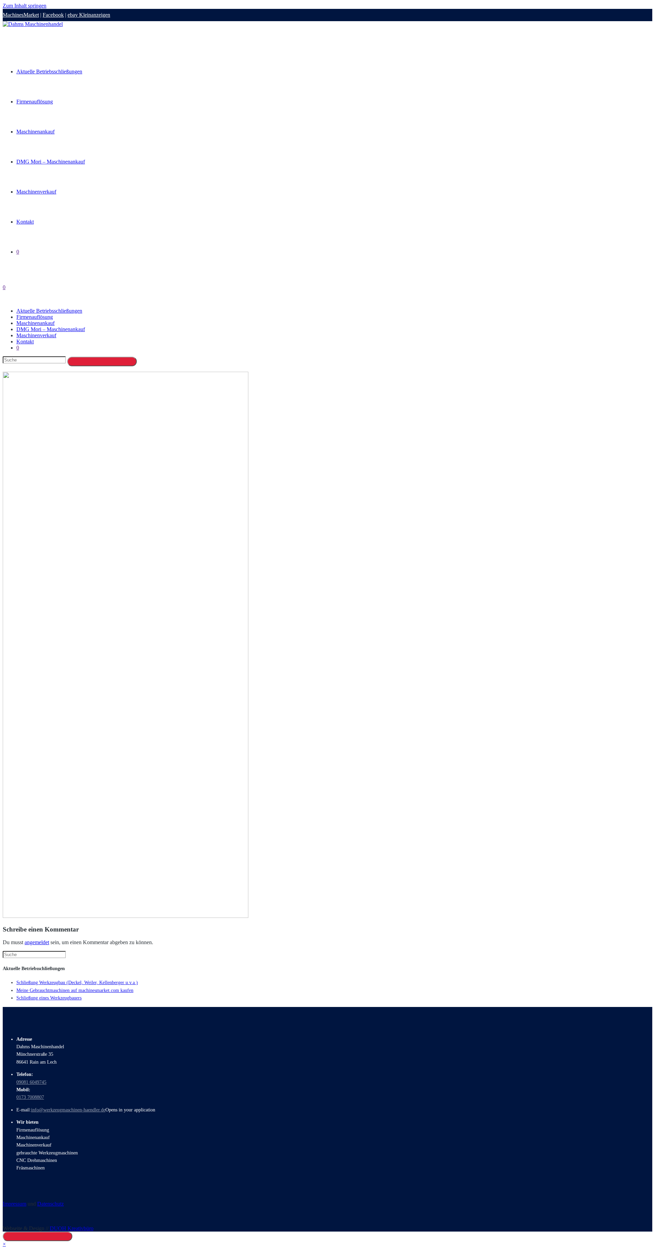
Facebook (53, 15)
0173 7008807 (30, 1097)
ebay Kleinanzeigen (89, 15)
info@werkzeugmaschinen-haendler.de (68, 1109)
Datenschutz (50, 1204)
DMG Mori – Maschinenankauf (50, 329)
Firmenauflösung (34, 317)
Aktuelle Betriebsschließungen (49, 311)
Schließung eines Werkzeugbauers (49, 997)
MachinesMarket (21, 15)
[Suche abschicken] (102, 361)
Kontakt (25, 341)
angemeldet (37, 942)
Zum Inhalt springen (24, 6)
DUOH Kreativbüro (71, 1228)
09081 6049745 (31, 1082)
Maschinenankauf (35, 323)
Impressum (14, 1204)
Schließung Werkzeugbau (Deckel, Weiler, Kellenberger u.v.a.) (77, 982)
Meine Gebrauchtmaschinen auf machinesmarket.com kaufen (74, 990)
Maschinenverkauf (36, 335)
